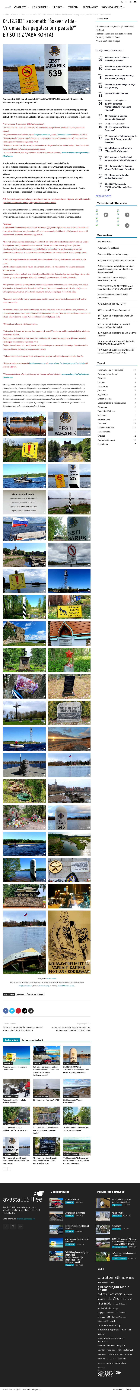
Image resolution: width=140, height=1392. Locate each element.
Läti (108, 1316)
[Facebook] (126, 2)
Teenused (73, 7)
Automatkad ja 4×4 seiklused (110, 370)
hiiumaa (101, 1299)
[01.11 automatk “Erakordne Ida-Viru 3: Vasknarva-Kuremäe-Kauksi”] (46, 1116)
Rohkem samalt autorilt (32, 1040)
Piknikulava (111, 1345)
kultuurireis (104, 1308)
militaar (101, 1334)
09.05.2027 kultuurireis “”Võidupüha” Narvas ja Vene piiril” (118, 187)
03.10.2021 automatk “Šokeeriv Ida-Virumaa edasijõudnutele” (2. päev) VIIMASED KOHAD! (124, 1241)
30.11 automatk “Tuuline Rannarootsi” (114, 310)
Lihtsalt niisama (104, 398)
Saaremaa (102, 1354)
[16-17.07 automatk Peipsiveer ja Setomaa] (103, 1256)
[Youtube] (135, 2)
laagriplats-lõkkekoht (107, 1312)
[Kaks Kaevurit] (103, 1216)
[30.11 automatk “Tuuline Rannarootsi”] (77, 1088)
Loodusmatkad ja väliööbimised (112, 403)
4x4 (99, 1278)
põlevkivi (101, 1350)
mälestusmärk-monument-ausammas (111, 1340)
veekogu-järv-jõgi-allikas (116, 1363)
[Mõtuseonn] (103, 1229)
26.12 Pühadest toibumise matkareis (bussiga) (117, 177)
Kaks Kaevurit (117, 1212)
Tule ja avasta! (104, 431)
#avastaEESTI (118, 1389)
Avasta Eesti (20, 7)
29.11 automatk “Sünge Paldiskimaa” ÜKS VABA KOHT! (116, 317)
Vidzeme (101, 1368)
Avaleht (6, 14)
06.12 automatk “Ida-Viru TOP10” (46, 1100)
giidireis (102, 1294)
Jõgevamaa (103, 394)
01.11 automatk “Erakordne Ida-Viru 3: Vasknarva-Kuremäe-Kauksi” (46, 1130)
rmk (119, 1349)
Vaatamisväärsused (112, 7)
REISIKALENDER (103, 196)
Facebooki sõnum (64, 135)
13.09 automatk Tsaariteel (117, 93)
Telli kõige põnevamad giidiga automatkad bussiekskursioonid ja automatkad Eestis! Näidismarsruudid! (116, 269)
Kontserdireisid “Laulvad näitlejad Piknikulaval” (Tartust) (112, 279)
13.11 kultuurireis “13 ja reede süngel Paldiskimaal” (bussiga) (119, 167)
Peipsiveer (101, 1346)
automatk (20, 994)
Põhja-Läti (121, 1345)
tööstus (122, 1358)
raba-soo (111, 1349)
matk (112, 1321)
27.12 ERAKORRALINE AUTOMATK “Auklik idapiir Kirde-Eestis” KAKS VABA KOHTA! (76, 1069)
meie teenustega (44, 986)
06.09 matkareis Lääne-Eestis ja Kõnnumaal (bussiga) (119, 77)
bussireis (128, 1277)
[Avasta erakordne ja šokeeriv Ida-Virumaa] (16, 1055)
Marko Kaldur (51, 978)
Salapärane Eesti (115, 1354)
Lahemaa (121, 1312)
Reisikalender (40, 7)
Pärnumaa (102, 407)
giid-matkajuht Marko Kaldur (113, 1288)
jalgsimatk (104, 1303)
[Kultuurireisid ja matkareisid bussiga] (56, 1229)
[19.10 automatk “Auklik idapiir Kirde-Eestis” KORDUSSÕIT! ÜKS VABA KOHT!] (16, 1146)
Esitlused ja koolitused (107, 374)
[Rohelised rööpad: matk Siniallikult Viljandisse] (103, 1203)
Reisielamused (90, 7)
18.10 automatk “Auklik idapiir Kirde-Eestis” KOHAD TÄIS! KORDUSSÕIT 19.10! (45, 1161)
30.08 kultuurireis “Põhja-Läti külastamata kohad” (118, 68)
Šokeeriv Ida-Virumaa (35, 994)
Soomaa (128, 1354)
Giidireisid (102, 378)
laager (116, 1308)
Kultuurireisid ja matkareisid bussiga (113, 254)
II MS (130, 1299)
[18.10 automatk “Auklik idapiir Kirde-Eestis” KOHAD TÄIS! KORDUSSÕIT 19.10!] (46, 1146)
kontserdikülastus (119, 1304)
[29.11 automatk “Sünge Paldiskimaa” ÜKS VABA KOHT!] (16, 1116)
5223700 (83, 135)
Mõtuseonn (116, 1226)
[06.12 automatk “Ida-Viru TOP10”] (46, 1088)
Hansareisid (115, 1294)
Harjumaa (128, 1294)
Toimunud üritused (28, 14)
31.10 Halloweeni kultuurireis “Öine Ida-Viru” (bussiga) (118, 150)
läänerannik (103, 1321)
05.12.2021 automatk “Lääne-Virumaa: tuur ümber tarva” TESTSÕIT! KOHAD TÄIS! (71, 1029)
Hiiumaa (101, 382)
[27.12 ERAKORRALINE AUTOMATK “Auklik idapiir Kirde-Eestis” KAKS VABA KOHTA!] (77, 1055)
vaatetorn (101, 1363)
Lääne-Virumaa (119, 1316)
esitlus (112, 1283)
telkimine (101, 1359)
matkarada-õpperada (108, 1329)
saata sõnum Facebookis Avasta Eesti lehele (67, 363)
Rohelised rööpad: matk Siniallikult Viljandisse (121, 1200)
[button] (122, 2)
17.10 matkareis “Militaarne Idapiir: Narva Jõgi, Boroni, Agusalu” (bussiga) (121, 139)
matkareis (126, 1329)
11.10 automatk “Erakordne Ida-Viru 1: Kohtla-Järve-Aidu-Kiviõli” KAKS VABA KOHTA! (76, 1161)
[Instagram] (130, 2)
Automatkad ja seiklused (108, 248)
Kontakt (129, 1389)
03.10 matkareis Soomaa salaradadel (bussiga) (116, 117)
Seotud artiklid (11, 1040)
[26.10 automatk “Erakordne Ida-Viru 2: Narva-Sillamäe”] (77, 1116)
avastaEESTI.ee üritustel (66, 986)
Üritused (57, 7)
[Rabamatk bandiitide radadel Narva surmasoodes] (16, 1088)
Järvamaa (102, 390)
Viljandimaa (103, 444)
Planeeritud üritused (106, 411)
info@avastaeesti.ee (42, 135)
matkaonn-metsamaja (109, 1325)
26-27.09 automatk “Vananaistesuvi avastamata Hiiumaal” (118, 106)
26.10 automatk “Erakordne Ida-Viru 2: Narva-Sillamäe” (117, 334)
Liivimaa (101, 1316)
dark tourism (103, 1283)
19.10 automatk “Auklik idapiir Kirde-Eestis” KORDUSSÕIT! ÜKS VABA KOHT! (16, 1161)
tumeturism (111, 1359)
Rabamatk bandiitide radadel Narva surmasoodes (113, 296)
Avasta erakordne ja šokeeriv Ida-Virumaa (116, 260)
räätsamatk (128, 1350)
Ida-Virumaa (8, 1063)
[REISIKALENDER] (56, 1203)
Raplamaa (102, 415)
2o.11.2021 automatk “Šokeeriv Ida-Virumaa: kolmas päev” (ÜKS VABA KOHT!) (23, 1029)
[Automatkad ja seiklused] (56, 1216)
